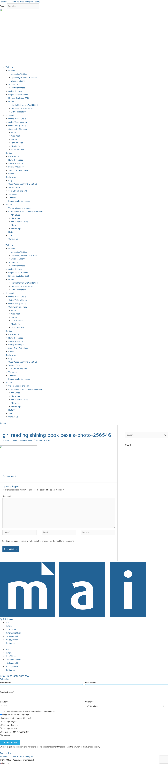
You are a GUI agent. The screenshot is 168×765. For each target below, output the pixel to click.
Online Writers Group (17, 122)
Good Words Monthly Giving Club (22, 184)
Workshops (13, 84)
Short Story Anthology (18, 170)
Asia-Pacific (16, 136)
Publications (13, 156)
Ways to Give (14, 187)
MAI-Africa (15, 218)
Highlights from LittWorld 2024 (24, 105)
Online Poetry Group (17, 125)
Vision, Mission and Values (19, 208)
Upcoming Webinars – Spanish (24, 77)
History (11, 232)
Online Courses (15, 91)
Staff (10, 235)
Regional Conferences (18, 94)
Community (10, 115)
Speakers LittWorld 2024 (22, 108)
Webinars (12, 70)
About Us (10, 204)
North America (17, 149)
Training (9, 67)
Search (3, 6)
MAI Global (15, 215)
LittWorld (12, 101)
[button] (84, 763)
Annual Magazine (15, 163)
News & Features (15, 160)
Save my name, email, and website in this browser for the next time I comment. (40, 541)
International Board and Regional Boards (25, 211)
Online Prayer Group (17, 119)
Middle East (16, 146)
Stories (9, 153)
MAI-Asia (15, 225)
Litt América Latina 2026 (18, 98)
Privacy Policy (12, 640)
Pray (10, 180)
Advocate (12, 197)
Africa (13, 132)
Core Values (11, 629)
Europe (14, 139)
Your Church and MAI (17, 191)
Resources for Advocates (19, 201)
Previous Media (8, 476)
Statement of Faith (14, 633)
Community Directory (17, 129)
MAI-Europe (16, 228)
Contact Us (13, 239)
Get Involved (11, 177)
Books (11, 174)
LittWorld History (18, 112)
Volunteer (12, 194)
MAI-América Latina (19, 222)
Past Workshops (18, 88)
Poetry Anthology (15, 167)
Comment (7, 496)
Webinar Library (18, 81)
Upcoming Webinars (20, 74)
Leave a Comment (10, 440)
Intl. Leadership (12, 636)
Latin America (17, 143)
